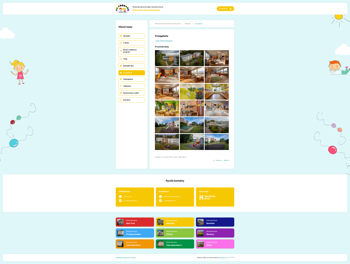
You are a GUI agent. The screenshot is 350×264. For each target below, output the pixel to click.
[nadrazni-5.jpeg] (192, 142)
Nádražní (188, 24)
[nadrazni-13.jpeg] (192, 92)
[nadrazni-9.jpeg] (217, 108)
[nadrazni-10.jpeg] (192, 108)
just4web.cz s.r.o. (224, 257)
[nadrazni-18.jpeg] (217, 58)
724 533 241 (177, 196)
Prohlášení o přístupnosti (123, 257)
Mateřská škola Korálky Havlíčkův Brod (168, 24)
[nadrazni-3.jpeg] (167, 58)
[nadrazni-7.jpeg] (192, 125)
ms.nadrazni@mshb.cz (130, 201)
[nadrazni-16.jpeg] (192, 75)
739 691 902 (127, 196)
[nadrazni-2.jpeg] (167, 142)
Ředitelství (223, 8)
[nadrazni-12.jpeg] (217, 92)
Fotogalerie (198, 24)
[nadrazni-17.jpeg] (167, 75)
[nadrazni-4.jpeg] (217, 125)
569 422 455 (168, 196)
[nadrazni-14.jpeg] (167, 92)
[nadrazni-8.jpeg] (167, 125)
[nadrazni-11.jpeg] (167, 108)
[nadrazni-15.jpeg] (217, 75)
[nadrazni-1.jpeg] (192, 58)
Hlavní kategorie (167, 41)
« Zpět (157, 41)
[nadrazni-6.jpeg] (217, 142)
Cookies (133, 257)
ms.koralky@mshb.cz (170, 201)
